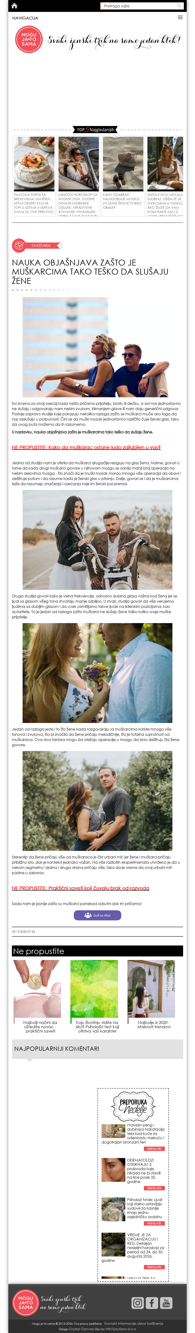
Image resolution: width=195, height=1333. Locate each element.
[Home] (50, 1303)
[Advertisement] (97, 90)
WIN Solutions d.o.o (120, 1329)
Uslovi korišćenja (150, 1323)
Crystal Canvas (81, 1329)
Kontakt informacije (120, 1323)
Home (14, 5)
